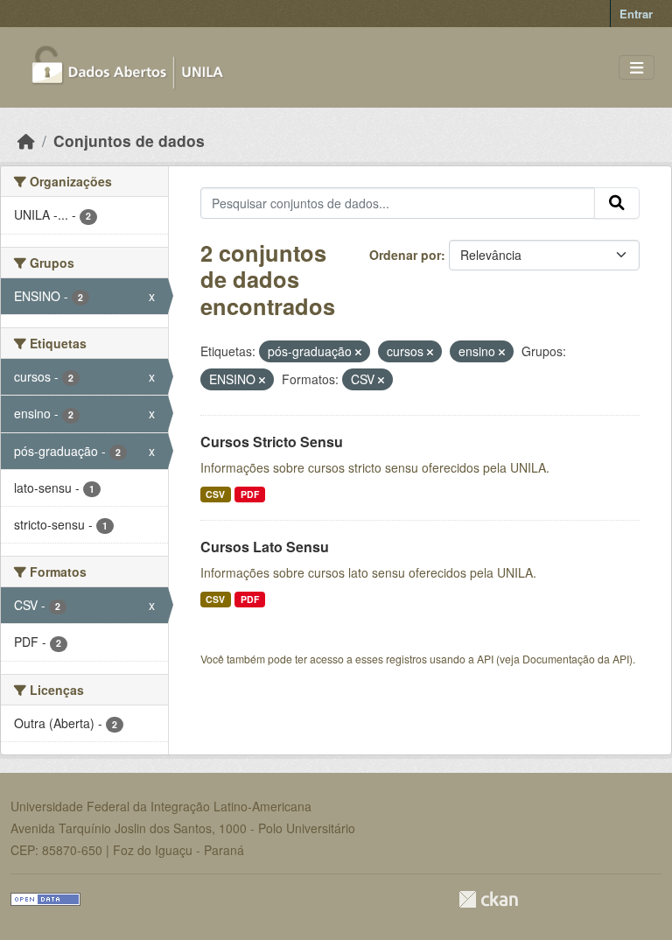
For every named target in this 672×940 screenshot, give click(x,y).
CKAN (488, 899)
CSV (215, 494)
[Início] (26, 140)
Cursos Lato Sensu (264, 547)
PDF (250, 494)
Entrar (636, 13)
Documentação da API (575, 658)
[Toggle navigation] (636, 68)
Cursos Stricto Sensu (271, 441)
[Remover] (358, 352)
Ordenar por (405, 254)
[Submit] (617, 203)
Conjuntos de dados (129, 140)
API (485, 658)
